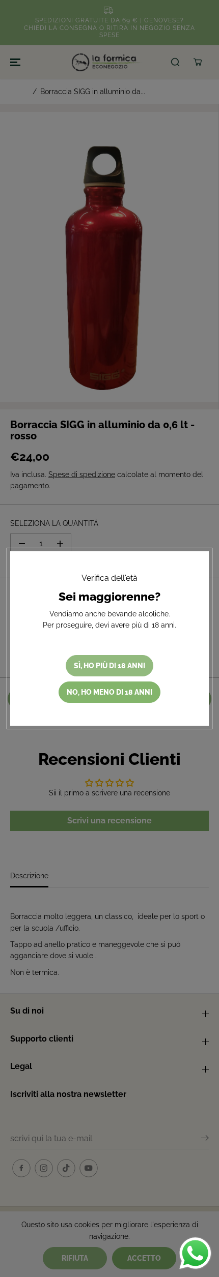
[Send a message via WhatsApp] (195, 1253)
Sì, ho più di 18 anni (109, 666)
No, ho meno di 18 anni (109, 692)
